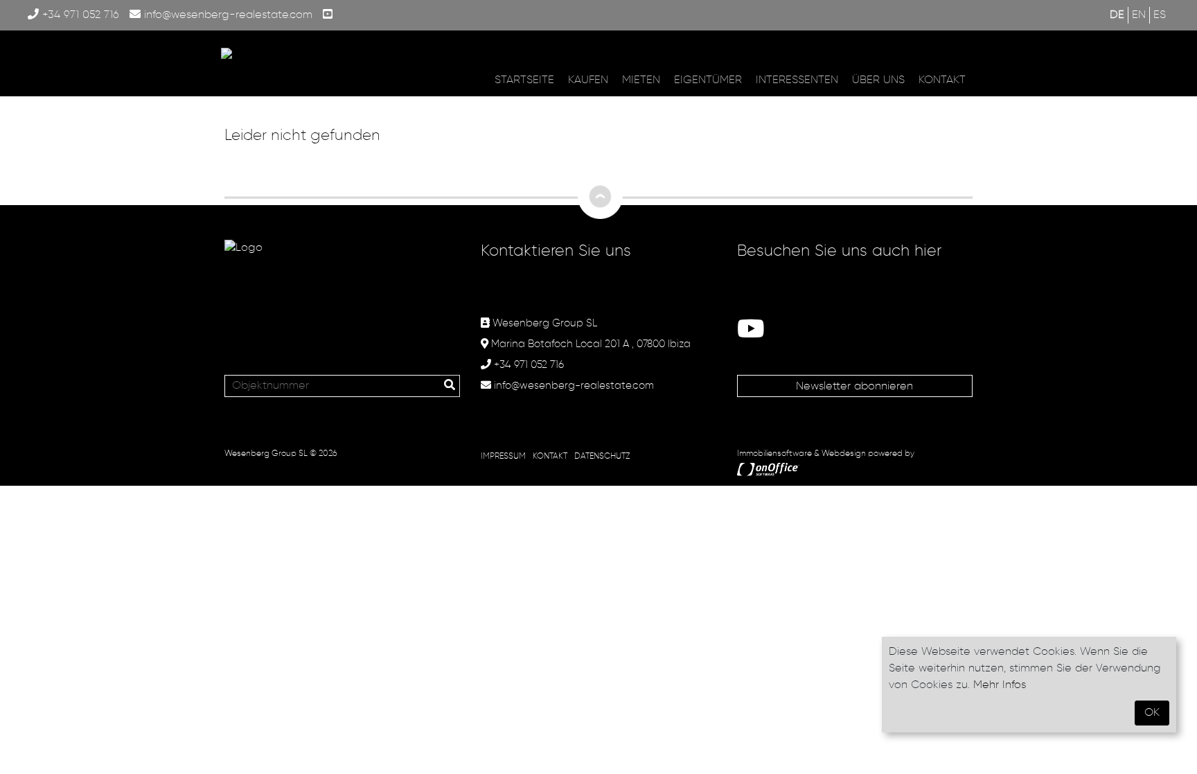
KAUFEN (588, 80)
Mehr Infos (999, 685)
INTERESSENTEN (797, 80)
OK (1152, 713)
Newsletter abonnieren (854, 386)
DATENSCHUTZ (602, 456)
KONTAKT (942, 80)
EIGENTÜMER (708, 80)
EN (1139, 15)
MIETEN (641, 80)
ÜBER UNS (878, 80)
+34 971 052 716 (79, 15)
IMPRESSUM (503, 456)
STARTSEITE (524, 80)
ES (1159, 15)
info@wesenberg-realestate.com (226, 15)
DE (1117, 15)
